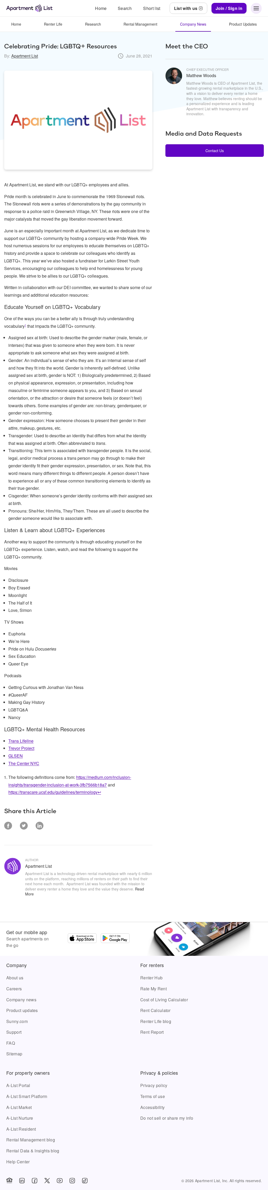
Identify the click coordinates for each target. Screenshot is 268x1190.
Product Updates (243, 24)
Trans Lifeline (21, 741)
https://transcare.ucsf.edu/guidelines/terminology (53, 792)
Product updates (22, 1010)
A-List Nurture (19, 1118)
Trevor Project (21, 748)
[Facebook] (34, 1180)
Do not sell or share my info (166, 1118)
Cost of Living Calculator (164, 1000)
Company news (21, 1000)
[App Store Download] (82, 938)
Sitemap (14, 1054)
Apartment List (24, 56)
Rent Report (152, 1032)
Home (16, 24)
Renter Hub (151, 978)
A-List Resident (21, 1129)
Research (93, 24)
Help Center (18, 1162)
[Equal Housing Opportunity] (9, 1180)
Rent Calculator (155, 1010)
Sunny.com (17, 1021)
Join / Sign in (229, 8)
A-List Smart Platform (26, 1096)
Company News (193, 24)
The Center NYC (23, 763)
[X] (47, 1180)
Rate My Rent (153, 989)
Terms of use (152, 1096)
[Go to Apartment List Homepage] (29, 8)
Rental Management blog (30, 1140)
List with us (186, 8)
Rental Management (140, 24)
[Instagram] (72, 1180)
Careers (14, 989)
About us (15, 978)
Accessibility (152, 1107)
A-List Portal (18, 1085)
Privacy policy (153, 1085)
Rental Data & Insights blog (32, 1151)
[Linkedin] (22, 1180)
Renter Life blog (155, 1021)
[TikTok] (85, 1180)
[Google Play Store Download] (115, 938)
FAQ (10, 1043)
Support (13, 1032)
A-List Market (19, 1107)
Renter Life (53, 24)
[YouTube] (60, 1180)
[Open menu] (256, 8)
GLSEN (15, 756)
